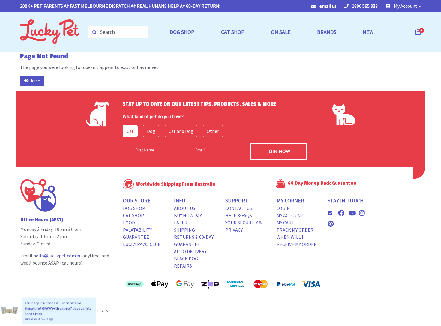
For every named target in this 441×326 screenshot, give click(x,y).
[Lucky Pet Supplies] (50, 31)
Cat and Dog (181, 131)
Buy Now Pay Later (188, 219)
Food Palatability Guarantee (137, 230)
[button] (403, 6)
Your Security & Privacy (243, 226)
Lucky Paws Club (142, 244)
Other (213, 131)
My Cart (286, 223)
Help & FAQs (238, 215)
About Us (184, 208)
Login (283, 208)
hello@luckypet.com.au (57, 256)
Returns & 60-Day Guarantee (194, 240)
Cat (130, 131)
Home (34, 80)
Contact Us (238, 208)
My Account (290, 215)
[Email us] (332, 213)
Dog (151, 131)
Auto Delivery (190, 251)
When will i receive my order (297, 240)
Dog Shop (134, 208)
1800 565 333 (364, 6)
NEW (368, 31)
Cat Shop (133, 215)
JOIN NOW (278, 152)
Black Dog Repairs (186, 262)
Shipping (184, 230)
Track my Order (295, 230)
